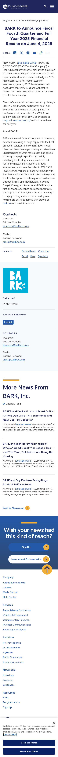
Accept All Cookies (29, 751)
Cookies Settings (29, 743)
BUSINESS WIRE (27, 62)
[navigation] (52, 7)
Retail (25, 256)
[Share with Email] (34, 52)
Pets (32, 256)
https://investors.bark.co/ (16, 120)
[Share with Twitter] (21, 52)
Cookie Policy (10, 734)
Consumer (43, 251)
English (8, 322)
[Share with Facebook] (28, 52)
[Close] (54, 723)
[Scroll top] (47, 569)
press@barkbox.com (14, 241)
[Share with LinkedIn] (14, 52)
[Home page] (15, 7)
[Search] (45, 6)
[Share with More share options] (47, 52)
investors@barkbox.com (16, 226)
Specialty (43, 256)
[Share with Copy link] (41, 52)
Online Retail (29, 251)
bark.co (7, 203)
